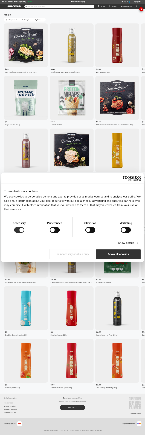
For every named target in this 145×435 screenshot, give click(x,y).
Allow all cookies (118, 254)
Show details (126, 242)
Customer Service (10, 413)
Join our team (8, 403)
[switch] (55, 230)
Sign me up (72, 407)
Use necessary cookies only (72, 254)
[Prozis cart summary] (136, 6)
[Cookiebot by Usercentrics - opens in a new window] (125, 178)
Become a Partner (10, 406)
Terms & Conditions (10, 409)
